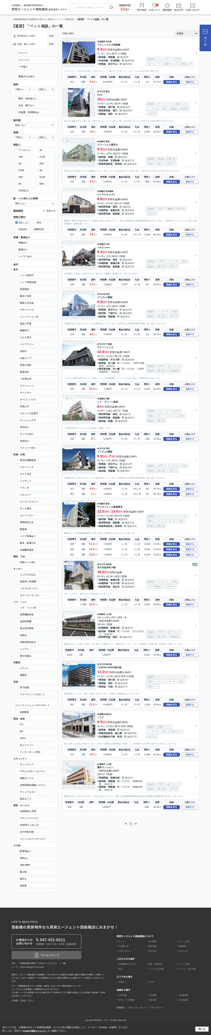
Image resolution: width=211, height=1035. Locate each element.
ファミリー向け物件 (187, 968)
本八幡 (111, 363)
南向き (23, 878)
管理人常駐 (25, 365)
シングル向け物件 (156, 968)
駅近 (121, 968)
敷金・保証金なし (27, 98)
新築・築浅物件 (155, 964)
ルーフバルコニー (29, 501)
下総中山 (112, 313)
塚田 (115, 206)
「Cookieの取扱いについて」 (34, 1031)
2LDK (21, 170)
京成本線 (103, 60)
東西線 (102, 64)
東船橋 (111, 729)
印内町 (109, 41)
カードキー (25, 392)
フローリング (27, 467)
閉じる (201, 1029)
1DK (20, 156)
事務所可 (24, 330)
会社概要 (152, 941)
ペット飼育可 (27, 275)
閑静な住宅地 (27, 303)
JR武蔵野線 (183, 995)
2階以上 (24, 858)
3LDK (42, 177)
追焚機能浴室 (27, 614)
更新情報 (152, 946)
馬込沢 (116, 586)
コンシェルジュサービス (32, 838)
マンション (24, 60)
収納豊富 (24, 712)
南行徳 (111, 107)
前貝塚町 (110, 191)
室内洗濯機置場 (28, 460)
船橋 (110, 157)
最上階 (23, 871)
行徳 (110, 686)
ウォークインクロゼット (32, 694)
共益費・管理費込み (28, 112)
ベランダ (24, 487)
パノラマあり (25, 256)
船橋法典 (115, 210)
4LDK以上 (23, 190)
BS (21, 731)
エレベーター (27, 515)
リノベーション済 (29, 316)
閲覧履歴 (167, 10)
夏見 (108, 141)
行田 (108, 244)
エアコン (24, 668)
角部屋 (23, 885)
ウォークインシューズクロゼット (32, 705)
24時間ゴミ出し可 (29, 825)
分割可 (23, 351)
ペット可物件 (184, 964)
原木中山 (112, 64)
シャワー (24, 649)
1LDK (42, 156)
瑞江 (115, 110)
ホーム (122, 941)
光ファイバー (27, 745)
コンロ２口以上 (28, 574)
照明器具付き (27, 522)
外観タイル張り (28, 562)
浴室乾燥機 (25, 621)
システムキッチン (29, 588)
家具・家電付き (28, 543)
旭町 (108, 399)
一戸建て (23, 66)
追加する (190, 82)
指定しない (24, 222)
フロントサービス (29, 818)
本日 (39, 222)
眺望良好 (24, 372)
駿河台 (109, 714)
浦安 (110, 114)
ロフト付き (25, 474)
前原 (119, 736)
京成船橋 (115, 160)
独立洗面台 (25, 656)
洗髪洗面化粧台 (28, 642)
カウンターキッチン (30, 595)
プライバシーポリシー (138, 1007)
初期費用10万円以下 (127, 964)
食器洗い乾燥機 (28, 581)
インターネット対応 (30, 752)
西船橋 (111, 57)
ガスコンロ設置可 (29, 413)
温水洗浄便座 (27, 628)
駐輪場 (23, 529)
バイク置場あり (28, 536)
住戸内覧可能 (27, 832)
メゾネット (25, 481)
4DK (41, 183)
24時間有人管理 (28, 811)
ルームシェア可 (28, 420)
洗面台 (23, 635)
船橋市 (102, 41)
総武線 (102, 57)
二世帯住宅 (25, 378)
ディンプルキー (28, 792)
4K (19, 183)
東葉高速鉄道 (106, 164)
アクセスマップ (50, 955)
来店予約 (178, 10)
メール (205, 41)
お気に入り (154, 7)
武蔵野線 (103, 210)
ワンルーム (24, 150)
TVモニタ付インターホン (33, 771)
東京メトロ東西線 (127, 999)
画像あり (23, 242)
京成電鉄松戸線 (107, 736)
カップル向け (27, 434)
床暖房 (23, 675)
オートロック (27, 764)
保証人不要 (25, 323)
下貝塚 (109, 344)
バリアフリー (27, 344)
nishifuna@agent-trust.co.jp (31, 966)
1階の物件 (25, 865)
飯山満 (118, 733)
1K (40, 150)
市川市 (102, 91)
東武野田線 (104, 206)
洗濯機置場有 (27, 550)
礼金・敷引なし (26, 105)
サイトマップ (157, 1007)
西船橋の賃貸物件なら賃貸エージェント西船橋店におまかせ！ (65, 925)
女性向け (24, 441)
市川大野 (115, 359)
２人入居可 (25, 337)
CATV (23, 738)
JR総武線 (123, 995)
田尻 (108, 294)
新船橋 (116, 213)
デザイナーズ (27, 309)
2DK (41, 163)
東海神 (118, 164)
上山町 (109, 614)
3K (40, 170)
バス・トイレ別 (28, 607)
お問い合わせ (192, 10)
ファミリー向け (28, 448)
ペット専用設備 (28, 282)
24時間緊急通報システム (32, 785)
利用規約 (120, 1007)
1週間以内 (38, 229)
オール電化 (25, 508)
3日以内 (22, 229)
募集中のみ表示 (26, 76)
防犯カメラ (25, 799)
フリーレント (27, 385)
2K (19, 163)
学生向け (24, 427)
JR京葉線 (153, 995)
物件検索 (141, 10)
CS (21, 724)
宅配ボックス (27, 778)
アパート (23, 53)
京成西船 (115, 60)
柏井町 (109, 564)
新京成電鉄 (183, 999)
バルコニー (25, 494)
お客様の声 (124, 946)
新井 (108, 91)
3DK (20, 177)
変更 (51, 36)
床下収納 (24, 687)
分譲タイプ (25, 358)
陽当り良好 (25, 296)
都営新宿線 (104, 110)
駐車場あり (25, 851)
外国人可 (24, 406)
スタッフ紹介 (184, 941)
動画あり (23, 249)
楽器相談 (24, 289)
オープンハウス (28, 399)
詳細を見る (171, 82)
